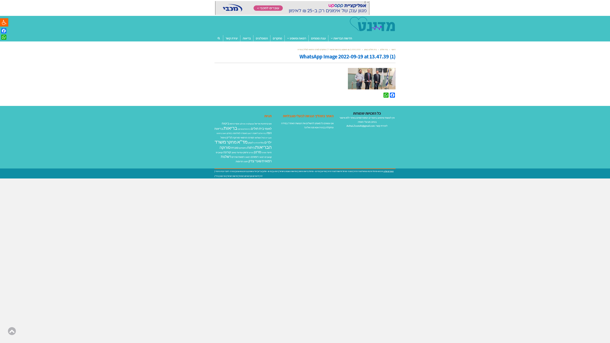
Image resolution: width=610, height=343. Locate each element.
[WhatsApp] (4, 37)
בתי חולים (384, 49)
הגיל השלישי (260, 137)
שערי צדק (254, 161)
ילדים (268, 142)
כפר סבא (223, 176)
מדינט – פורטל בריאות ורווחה (309, 171)
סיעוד (269, 152)
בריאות (230, 128)
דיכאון (250, 133)
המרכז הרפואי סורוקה (243, 137)
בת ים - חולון (267, 171)
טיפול (223, 137)
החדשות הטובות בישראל (288, 171)
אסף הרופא (234, 124)
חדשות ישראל (232, 176)
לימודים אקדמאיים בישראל (249, 176)
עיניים (251, 152)
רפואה (248, 157)
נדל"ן (216, 176)
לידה (256, 143)
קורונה (227, 152)
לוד (261, 176)
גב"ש (260, 171)
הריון (229, 137)
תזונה (245, 161)
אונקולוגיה (250, 124)
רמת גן (275, 171)
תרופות (239, 161)
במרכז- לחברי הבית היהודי (225, 171)
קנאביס (219, 152)
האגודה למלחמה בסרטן (237, 133)
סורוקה (225, 147)
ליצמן (251, 142)
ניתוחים (243, 147)
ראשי (393, 49)
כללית (261, 142)
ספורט (264, 152)
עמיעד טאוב (237, 152)
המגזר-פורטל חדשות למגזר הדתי (340, 171)
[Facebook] (4, 31)
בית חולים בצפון (370, 49)
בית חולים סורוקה (244, 129)
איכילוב (242, 124)
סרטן (257, 152)
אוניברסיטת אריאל (263, 123)
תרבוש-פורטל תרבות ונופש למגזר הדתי (368, 171)
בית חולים (257, 128)
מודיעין (323, 171)
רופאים (255, 156)
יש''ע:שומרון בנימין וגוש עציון (246, 171)
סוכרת (235, 147)
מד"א (242, 142)
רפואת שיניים (238, 156)
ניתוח (251, 147)
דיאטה (255, 133)
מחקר (232, 142)
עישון (245, 152)
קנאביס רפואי (265, 157)
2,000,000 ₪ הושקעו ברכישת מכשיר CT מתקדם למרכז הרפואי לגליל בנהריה (329, 49)
